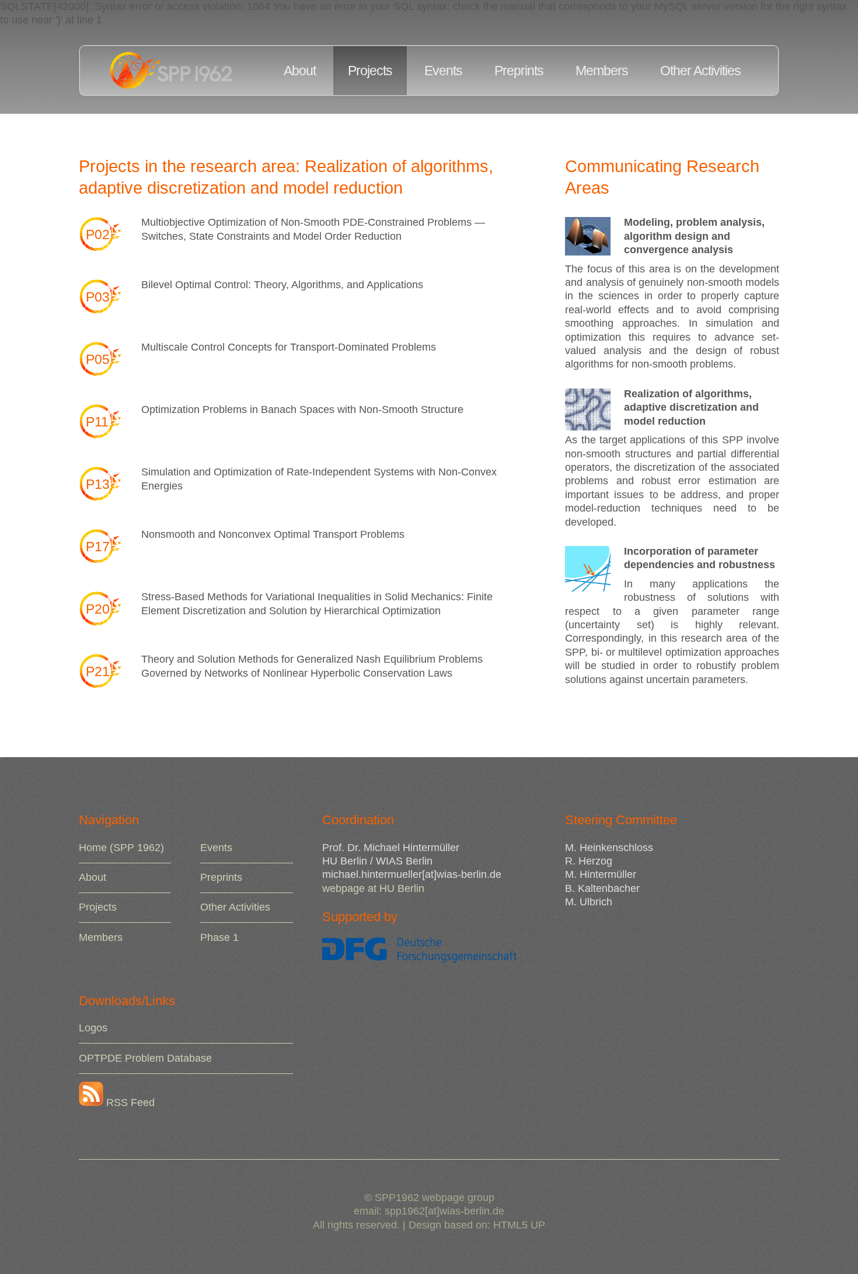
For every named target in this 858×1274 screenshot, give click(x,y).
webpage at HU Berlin (373, 888)
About (300, 70)
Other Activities (700, 70)
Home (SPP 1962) (121, 847)
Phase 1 (219, 937)
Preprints (518, 70)
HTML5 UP (519, 1225)
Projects (370, 70)
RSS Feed (129, 1102)
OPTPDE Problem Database (145, 1058)
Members (602, 70)
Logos (93, 1028)
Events (443, 70)
